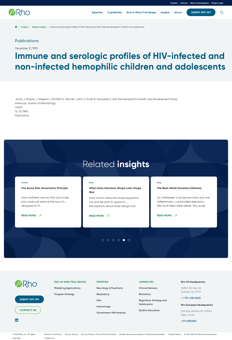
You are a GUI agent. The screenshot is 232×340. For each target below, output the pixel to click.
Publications (27, 40)
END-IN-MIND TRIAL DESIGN (70, 281)
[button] (97, 12)
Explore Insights (39, 27)
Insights (24, 27)
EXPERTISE (102, 281)
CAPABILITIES (146, 281)
